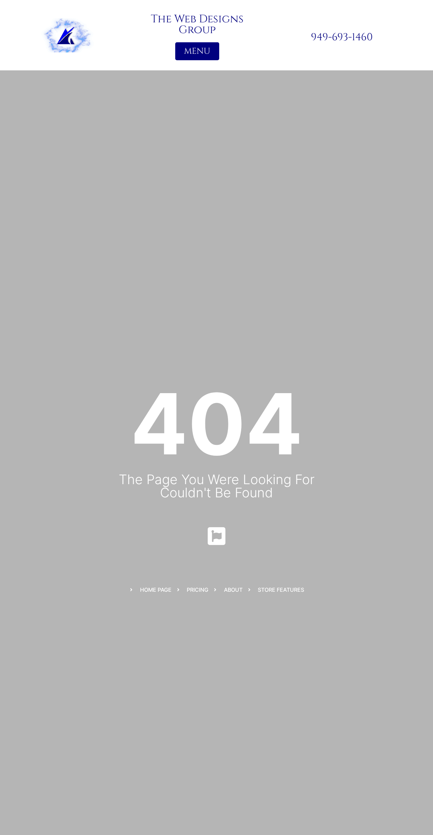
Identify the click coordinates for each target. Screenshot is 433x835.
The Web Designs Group (197, 24)
